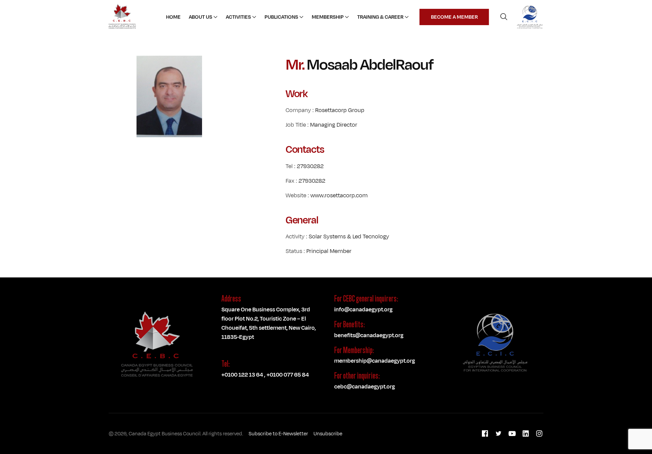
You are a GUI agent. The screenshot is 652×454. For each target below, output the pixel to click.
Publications (281, 17)
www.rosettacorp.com (339, 195)
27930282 (310, 166)
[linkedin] (526, 434)
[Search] (504, 17)
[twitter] (498, 434)
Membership (328, 17)
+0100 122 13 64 (242, 374)
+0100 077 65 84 (288, 374)
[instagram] (539, 434)
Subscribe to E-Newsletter (278, 433)
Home (173, 17)
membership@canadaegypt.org (374, 361)
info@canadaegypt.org (363, 309)
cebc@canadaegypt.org (364, 386)
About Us (200, 17)
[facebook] (485, 434)
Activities (238, 17)
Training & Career (380, 17)
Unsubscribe (327, 433)
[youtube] (512, 434)
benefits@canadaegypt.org (368, 335)
